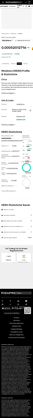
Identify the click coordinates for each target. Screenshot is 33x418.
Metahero (13, 33)
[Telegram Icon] (12, 304)
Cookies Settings (16, 329)
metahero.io (20, 104)
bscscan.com (21, 116)
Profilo (19, 63)
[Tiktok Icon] (28, 304)
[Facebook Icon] (12, 301)
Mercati (13, 63)
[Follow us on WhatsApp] (26, 6)
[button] (3, 2)
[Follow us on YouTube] (29, 6)
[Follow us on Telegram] (32, 6)
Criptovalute (5, 33)
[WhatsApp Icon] (20, 304)
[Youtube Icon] (28, 301)
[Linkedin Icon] (20, 301)
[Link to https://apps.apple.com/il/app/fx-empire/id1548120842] (6, 308)
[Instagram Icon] (4, 304)
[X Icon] (4, 301)
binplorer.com (21, 119)
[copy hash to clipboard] (30, 110)
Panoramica (5, 63)
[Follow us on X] (23, 6)
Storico (25, 63)
